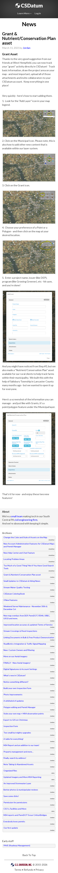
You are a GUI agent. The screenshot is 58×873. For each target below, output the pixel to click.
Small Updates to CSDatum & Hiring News (22, 581)
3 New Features (10, 600)
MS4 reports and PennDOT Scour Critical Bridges (25, 815)
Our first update (11, 828)
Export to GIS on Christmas (16, 720)
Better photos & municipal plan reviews (21, 789)
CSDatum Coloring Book (14, 594)
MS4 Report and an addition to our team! (21, 745)
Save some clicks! (11, 796)
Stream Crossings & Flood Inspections (20, 631)
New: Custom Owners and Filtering (19, 650)
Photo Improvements (13, 694)
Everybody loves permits (14, 821)
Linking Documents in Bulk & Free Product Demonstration (29, 637)
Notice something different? (16, 682)
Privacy (39, 869)
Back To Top (29, 855)
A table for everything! (14, 739)
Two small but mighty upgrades (17, 732)
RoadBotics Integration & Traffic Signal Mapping (25, 644)
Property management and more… (18, 751)
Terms (17, 869)
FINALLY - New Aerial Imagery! (17, 663)
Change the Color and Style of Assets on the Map (25, 537)
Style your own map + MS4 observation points (24, 713)
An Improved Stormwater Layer (17, 783)
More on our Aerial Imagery (15, 656)
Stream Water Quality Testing (17, 587)
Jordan (26, 47)
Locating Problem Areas (14, 559)
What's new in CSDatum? (15, 675)
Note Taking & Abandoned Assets (19, 764)
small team (17, 516)
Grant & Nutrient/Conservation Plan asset (22, 574)
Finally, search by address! (15, 758)
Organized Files (10, 770)
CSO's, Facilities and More (15, 809)
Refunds (28, 869)
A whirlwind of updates (14, 701)
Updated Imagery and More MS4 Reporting (22, 777)
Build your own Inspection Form (17, 688)
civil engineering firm (25, 519)
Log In (38, 13)
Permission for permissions (15, 802)
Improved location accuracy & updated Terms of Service (28, 624)
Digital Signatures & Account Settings (20, 669)
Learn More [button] (23, 13)
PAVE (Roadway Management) (17, 845)
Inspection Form (11, 726)
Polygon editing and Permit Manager (19, 707)
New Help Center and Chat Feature (19, 553)
